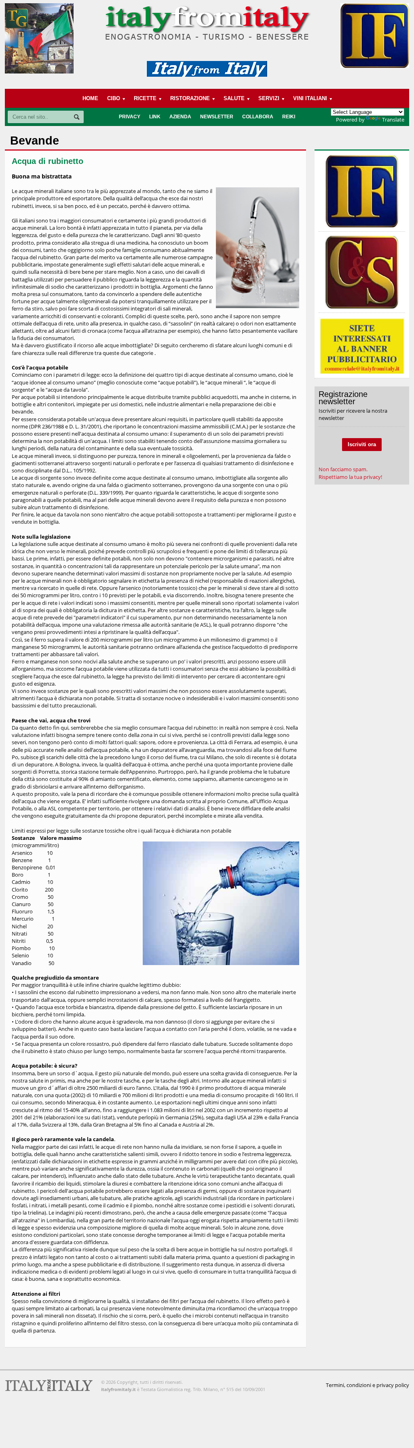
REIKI (288, 117)
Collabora (257, 117)
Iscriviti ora (362, 444)
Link (155, 117)
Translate (393, 119)
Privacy (129, 117)
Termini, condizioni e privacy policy (367, 1385)
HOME (90, 98)
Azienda (180, 117)
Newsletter (216, 117)
